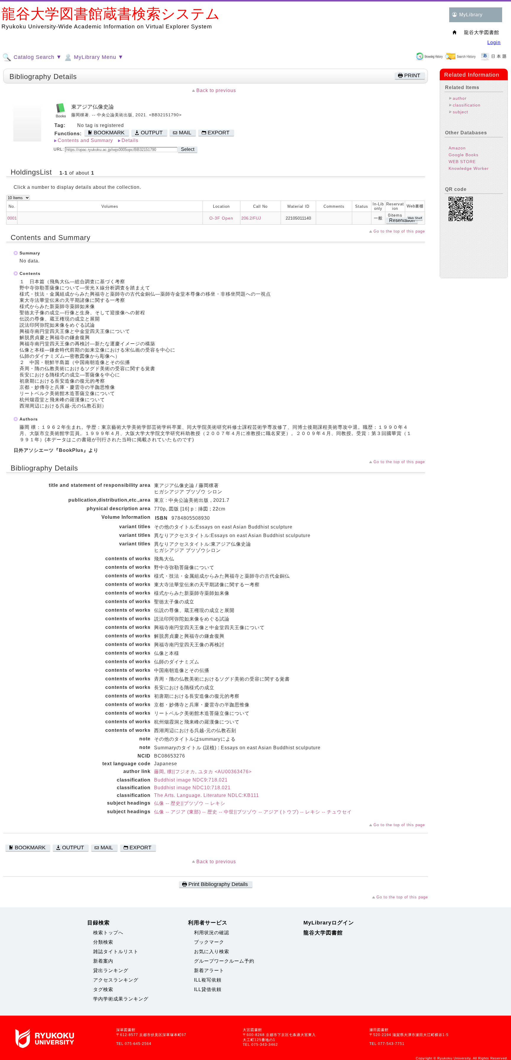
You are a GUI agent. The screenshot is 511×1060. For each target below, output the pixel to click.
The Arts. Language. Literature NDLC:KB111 (206, 795)
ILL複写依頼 (207, 979)
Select (187, 149)
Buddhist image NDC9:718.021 (191, 779)
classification (467, 105)
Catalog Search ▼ (37, 57)
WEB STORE (462, 161)
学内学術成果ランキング (120, 998)
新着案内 (103, 961)
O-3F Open (221, 218)
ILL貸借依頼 (207, 989)
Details (130, 140)
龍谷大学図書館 (323, 933)
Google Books (463, 154)
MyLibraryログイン (328, 923)
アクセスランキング (115, 979)
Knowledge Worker (469, 168)
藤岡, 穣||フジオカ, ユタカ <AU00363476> (203, 771)
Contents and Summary (85, 140)
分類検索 (103, 942)
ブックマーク (209, 942)
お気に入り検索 (211, 951)
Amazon (457, 148)
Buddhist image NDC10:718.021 (192, 787)
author (460, 98)
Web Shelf (415, 218)
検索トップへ (108, 932)
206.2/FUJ (251, 218)
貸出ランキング (110, 970)
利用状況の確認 (211, 932)
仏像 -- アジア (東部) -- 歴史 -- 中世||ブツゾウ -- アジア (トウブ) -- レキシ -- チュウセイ (253, 811)
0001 (12, 218)
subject (460, 111)
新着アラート (209, 970)
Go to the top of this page (399, 231)
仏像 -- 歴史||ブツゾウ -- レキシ (189, 803)
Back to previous (216, 90)
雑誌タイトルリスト (115, 951)
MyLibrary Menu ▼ (98, 57)
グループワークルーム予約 (224, 961)
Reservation (402, 220)
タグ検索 (103, 989)
